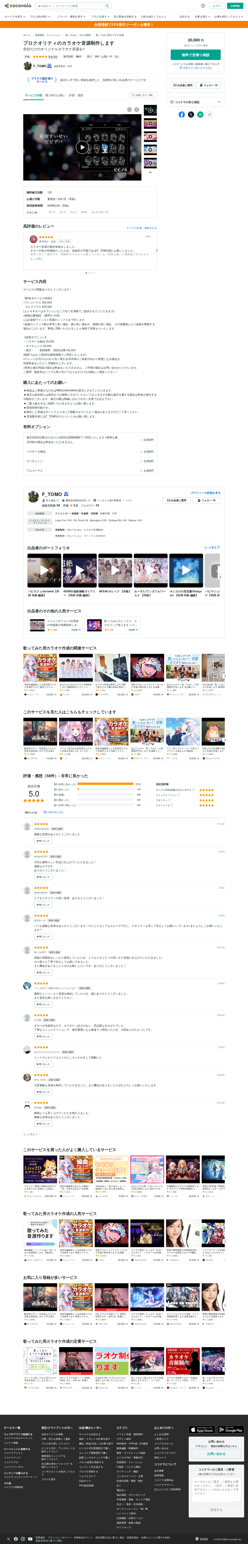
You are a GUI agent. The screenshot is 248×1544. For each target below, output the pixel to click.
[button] (195, 102)
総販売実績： (63, 66)
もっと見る (36, 258)
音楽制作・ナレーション (48, 34)
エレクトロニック (99, 211)
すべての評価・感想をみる (142, 228)
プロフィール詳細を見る (206, 492)
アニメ (73, 211)
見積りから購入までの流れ (197, 67)
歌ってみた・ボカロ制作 (78, 34)
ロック (62, 211)
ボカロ (84, 211)
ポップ (52, 211)
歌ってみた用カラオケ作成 (110, 34)
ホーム (26, 34)
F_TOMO (52, 494)
